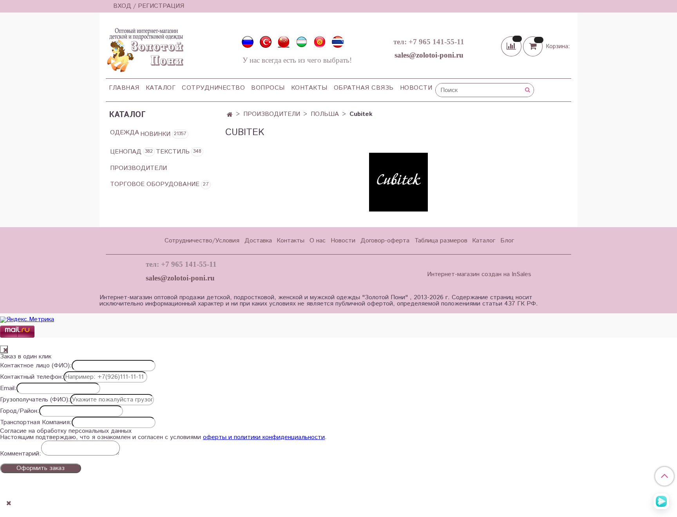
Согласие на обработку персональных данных (66, 431)
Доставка (258, 240)
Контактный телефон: (31, 377)
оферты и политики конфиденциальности (264, 437)
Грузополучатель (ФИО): (35, 400)
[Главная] (230, 114)
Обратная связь (364, 87)
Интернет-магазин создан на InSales (479, 274)
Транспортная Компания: (36, 422)
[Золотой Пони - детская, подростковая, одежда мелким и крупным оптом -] (144, 47)
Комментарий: (20, 454)
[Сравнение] (512, 46)
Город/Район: (19, 411)
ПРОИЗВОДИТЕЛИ (271, 114)
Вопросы (268, 87)
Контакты (309, 87)
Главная (124, 87)
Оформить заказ (40, 468)
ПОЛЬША (325, 114)
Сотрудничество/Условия (202, 240)
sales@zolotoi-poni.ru (429, 55)
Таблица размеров (441, 240)
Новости (416, 87)
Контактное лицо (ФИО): (36, 366)
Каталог (161, 87)
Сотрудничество (213, 87)
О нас (318, 240)
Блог (507, 240)
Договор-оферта (384, 240)
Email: (8, 388)
